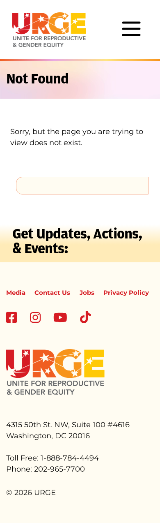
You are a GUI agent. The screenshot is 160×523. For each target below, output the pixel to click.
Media (15, 292)
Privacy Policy (126, 292)
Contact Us (52, 292)
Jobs (87, 292)
